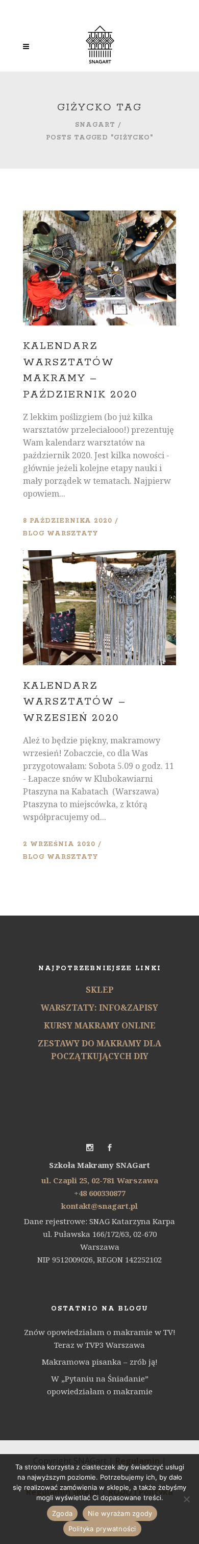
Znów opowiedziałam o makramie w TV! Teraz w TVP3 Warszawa (100, 1338)
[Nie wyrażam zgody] (186, 1499)
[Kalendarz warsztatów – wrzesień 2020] (99, 607)
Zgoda (62, 1513)
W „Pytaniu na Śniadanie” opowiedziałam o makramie (100, 1384)
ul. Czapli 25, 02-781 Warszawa (99, 1180)
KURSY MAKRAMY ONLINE (100, 1025)
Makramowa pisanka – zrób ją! (100, 1361)
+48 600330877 (100, 1193)
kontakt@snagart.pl (99, 1206)
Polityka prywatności (102, 1529)
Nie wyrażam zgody (120, 1513)
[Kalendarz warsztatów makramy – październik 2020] (99, 267)
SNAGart (95, 125)
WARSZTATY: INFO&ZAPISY (99, 1007)
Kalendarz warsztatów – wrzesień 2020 (74, 702)
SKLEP (100, 989)
